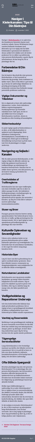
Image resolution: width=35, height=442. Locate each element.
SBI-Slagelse (11, 438)
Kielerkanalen (14, 40)
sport (17, 14)
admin (12, 30)
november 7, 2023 (23, 30)
